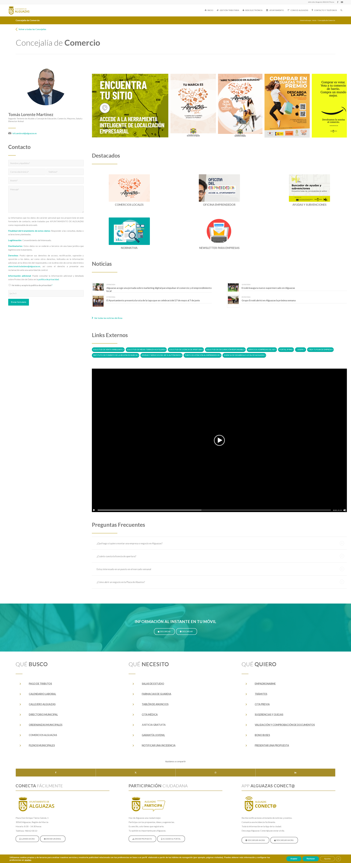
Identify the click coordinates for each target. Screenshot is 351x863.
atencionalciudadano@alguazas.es (24, 266)
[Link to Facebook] (338, 2)
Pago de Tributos (40, 683)
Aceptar (293, 858)
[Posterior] (341, 105)
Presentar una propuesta (272, 745)
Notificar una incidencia (159, 745)
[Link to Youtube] (342, 2)
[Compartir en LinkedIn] (295, 772)
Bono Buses (262, 735)
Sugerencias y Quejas (269, 714)
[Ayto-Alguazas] (19, 10)
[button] (219, 440)
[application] (219, 440)
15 (229, 144)
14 (227, 144)
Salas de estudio (153, 683)
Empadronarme (265, 683)
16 (231, 144)
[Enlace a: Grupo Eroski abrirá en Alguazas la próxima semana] (233, 300)
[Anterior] (98, 105)
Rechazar (311, 858)
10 (218, 144)
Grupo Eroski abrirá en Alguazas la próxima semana (269, 300)
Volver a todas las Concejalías (32, 29)
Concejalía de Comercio (28, 20)
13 (225, 144)
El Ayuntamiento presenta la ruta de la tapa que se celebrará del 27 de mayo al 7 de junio (153, 300)
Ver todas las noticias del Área (108, 318)
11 (220, 144)
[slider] (214, 510)
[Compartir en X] (136, 772)
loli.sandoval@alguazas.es (24, 133)
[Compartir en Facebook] (56, 772)
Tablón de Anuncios (155, 704)
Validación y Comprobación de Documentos (285, 724)
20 (240, 144)
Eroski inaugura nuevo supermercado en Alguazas (268, 287)
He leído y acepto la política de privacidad (32, 285)
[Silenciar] (344, 510)
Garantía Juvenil (153, 735)
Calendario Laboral (42, 693)
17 (234, 144)
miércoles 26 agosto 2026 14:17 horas (321, 2)
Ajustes (327, 858)
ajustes (28, 860)
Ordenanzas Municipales (45, 724)
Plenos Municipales (42, 745)
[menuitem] (320, 2)
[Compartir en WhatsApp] (215, 772)
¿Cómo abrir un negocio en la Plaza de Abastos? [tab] (121, 582)
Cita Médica (150, 714)
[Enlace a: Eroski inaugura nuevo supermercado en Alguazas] (233, 287)
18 (236, 144)
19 (238, 144)
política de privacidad (49, 279)
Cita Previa (262, 704)
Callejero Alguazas (42, 704)
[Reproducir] (94, 510)
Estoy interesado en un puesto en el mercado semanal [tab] (124, 569)
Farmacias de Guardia (156, 693)
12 (223, 144)
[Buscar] (341, 10)
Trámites (261, 693)
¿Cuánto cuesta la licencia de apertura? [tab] (116, 556)
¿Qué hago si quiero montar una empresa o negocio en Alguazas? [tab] (129, 543)
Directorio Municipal (43, 714)
